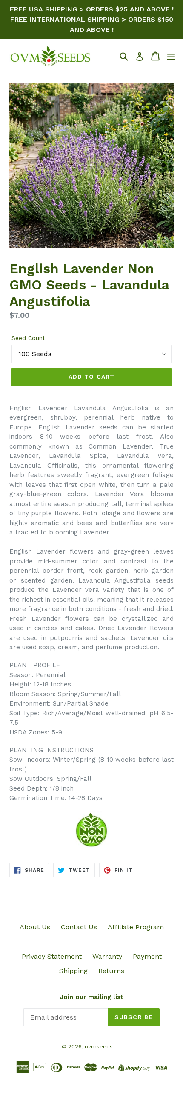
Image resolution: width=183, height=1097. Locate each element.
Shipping (73, 971)
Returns (111, 971)
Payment (147, 956)
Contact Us (79, 927)
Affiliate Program (136, 927)
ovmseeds (99, 1046)
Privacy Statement (52, 956)
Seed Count (28, 337)
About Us (35, 927)
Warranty (107, 956)
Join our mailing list (91, 997)
